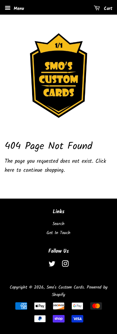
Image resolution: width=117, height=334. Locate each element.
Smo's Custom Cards (65, 287)
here (9, 170)
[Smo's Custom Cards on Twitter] (52, 265)
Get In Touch (58, 233)
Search (58, 224)
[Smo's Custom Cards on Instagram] (65, 265)
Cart (107, 8)
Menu (18, 8)
